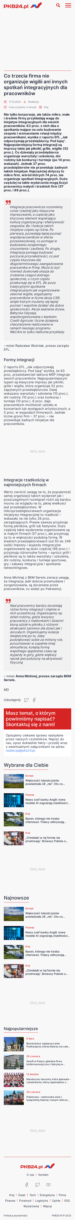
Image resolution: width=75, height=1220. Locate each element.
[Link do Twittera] (37, 1184)
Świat (21, 1195)
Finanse (29, 794)
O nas (30, 1174)
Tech (32, 1195)
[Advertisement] (37, 41)
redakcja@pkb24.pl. (21, 750)
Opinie (56, 1200)
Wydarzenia (31, 1206)
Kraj (46, 107)
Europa (29, 775)
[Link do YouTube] (48, 1184)
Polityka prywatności (15, 1215)
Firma (62, 1195)
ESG (67, 1200)
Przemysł (25, 1200)
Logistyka (41, 1200)
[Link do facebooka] (26, 1184)
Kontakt (43, 1174)
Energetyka (47, 1195)
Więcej (47, 1206)
